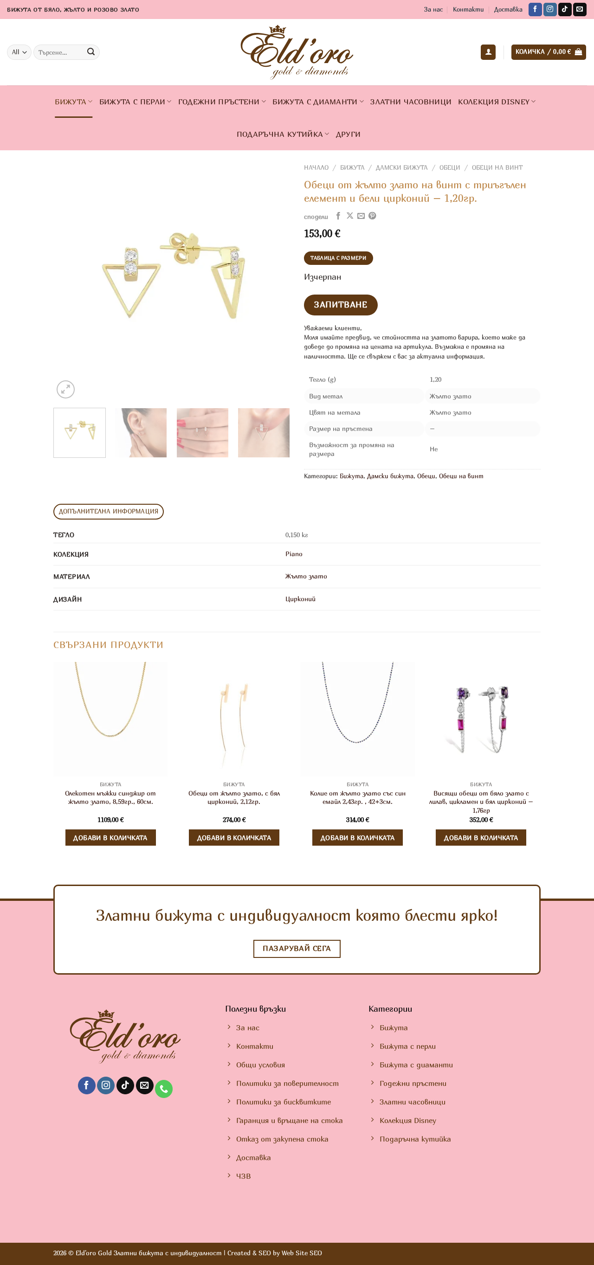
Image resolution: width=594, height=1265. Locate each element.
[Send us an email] (580, 10)
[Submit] (91, 52)
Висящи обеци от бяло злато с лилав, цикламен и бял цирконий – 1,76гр (481, 801)
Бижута (70, 101)
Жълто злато (306, 576)
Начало (316, 167)
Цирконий (300, 599)
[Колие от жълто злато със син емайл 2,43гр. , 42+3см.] (357, 719)
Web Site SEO (302, 1253)
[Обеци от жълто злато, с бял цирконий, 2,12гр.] (234, 719)
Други (348, 134)
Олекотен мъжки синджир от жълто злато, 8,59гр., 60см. (110, 797)
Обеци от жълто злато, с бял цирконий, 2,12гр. (234, 797)
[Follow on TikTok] (565, 10)
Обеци (449, 167)
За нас (433, 9)
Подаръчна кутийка (280, 134)
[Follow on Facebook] (535, 10)
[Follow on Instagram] (550, 10)
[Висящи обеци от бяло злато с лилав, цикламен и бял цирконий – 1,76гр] (481, 719)
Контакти (468, 9)
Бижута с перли (132, 101)
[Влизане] (488, 52)
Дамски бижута (402, 167)
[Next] (273, 282)
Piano (294, 554)
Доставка (508, 9)
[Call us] (164, 1089)
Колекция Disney (493, 101)
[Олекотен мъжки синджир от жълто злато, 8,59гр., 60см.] (110, 719)
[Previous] (69, 282)
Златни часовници (411, 101)
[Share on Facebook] (338, 216)
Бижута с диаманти (314, 101)
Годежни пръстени (219, 101)
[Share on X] (350, 216)
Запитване (340, 304)
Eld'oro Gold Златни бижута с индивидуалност (149, 1253)
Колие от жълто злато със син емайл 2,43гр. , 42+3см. (358, 797)
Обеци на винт (497, 167)
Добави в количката (110, 837)
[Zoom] (66, 389)
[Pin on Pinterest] (372, 216)
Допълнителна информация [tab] (109, 511)
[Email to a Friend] (361, 216)
